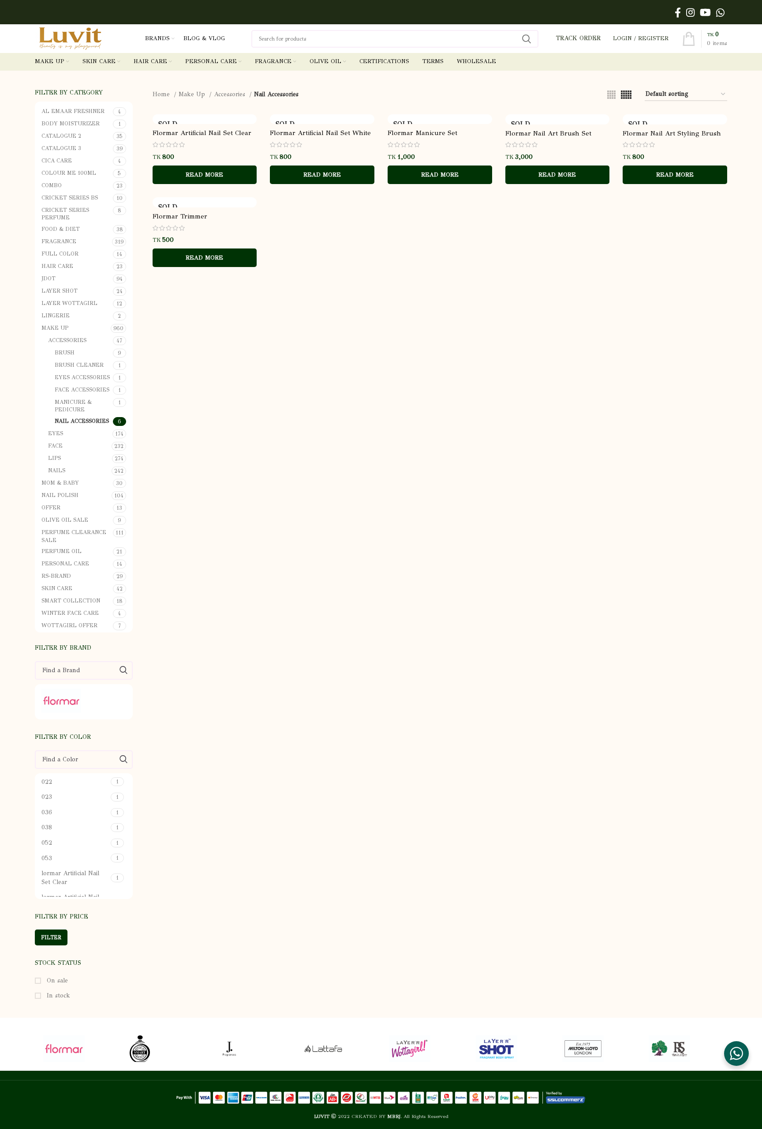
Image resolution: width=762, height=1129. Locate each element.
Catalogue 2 (61, 135)
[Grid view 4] (611, 94)
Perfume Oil (61, 551)
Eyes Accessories (82, 377)
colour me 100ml (68, 172)
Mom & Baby (60, 482)
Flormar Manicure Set (422, 133)
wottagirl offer (69, 625)
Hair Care (57, 266)
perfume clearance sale (73, 536)
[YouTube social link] (705, 12)
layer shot (59, 290)
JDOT (48, 278)
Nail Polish (59, 495)
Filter (51, 937)
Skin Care (56, 588)
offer (50, 507)
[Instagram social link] (690, 12)
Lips (54, 458)
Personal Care (65, 563)
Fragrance (58, 241)
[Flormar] (82, 700)
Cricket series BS (69, 197)
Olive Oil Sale (64, 519)
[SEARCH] (526, 39)
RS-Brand (56, 575)
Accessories (67, 340)
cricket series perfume (65, 214)
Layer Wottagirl (69, 303)
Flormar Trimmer (180, 216)
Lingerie (55, 315)
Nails (56, 470)
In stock (57, 995)
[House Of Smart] (164, 1049)
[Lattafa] (337, 1049)
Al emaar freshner (73, 111)
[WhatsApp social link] (720, 12)
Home (162, 94)
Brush (65, 352)
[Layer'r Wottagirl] (423, 1049)
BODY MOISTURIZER (70, 123)
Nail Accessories (82, 421)
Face (55, 445)
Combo (51, 185)
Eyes (55, 433)
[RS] (683, 1049)
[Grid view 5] (626, 94)
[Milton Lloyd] (596, 1049)
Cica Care (56, 160)
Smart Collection (70, 600)
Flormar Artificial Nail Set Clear (202, 133)
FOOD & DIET (60, 229)
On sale (56, 980)
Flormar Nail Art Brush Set (548, 133)
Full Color (59, 253)
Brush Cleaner (79, 364)
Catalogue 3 (61, 148)
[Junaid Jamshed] (250, 1049)
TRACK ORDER (578, 38)
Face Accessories (82, 389)
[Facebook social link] (678, 12)
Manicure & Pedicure (73, 406)
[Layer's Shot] (510, 1049)
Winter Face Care (70, 613)
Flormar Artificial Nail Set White (320, 133)
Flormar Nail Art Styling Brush (672, 133)
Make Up (54, 327)
